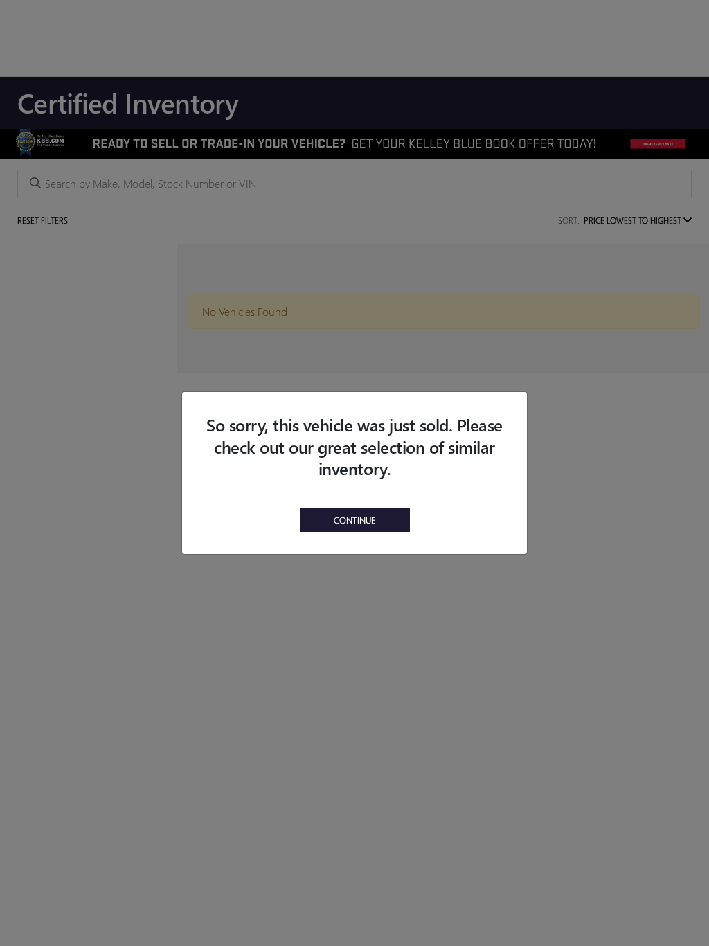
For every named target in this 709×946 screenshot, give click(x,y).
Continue (355, 520)
